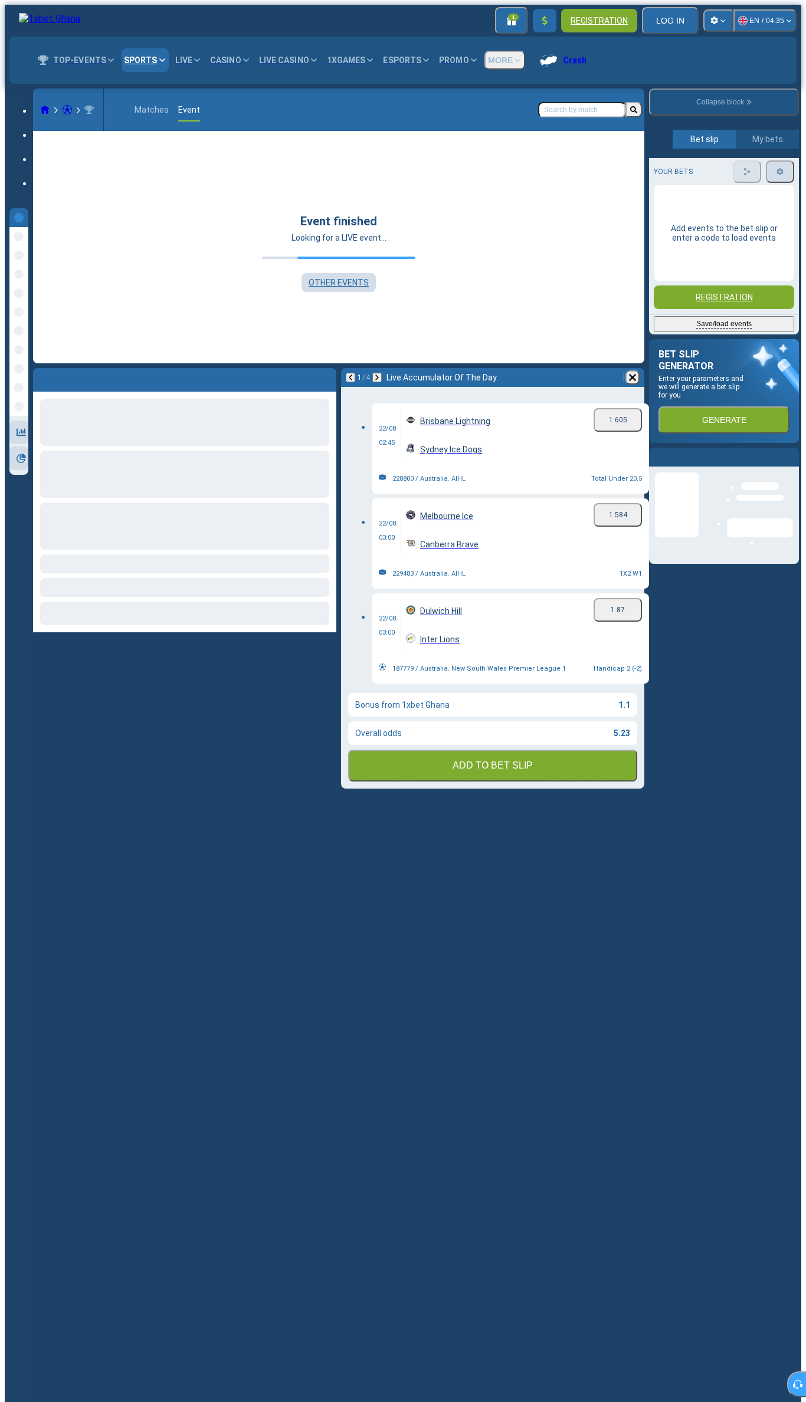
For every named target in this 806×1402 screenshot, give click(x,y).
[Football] (67, 110)
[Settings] (718, 20)
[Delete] (632, 377)
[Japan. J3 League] (89, 110)
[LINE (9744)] (45, 110)
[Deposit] (544, 20)
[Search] (633, 109)
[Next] (377, 377)
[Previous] (350, 377)
